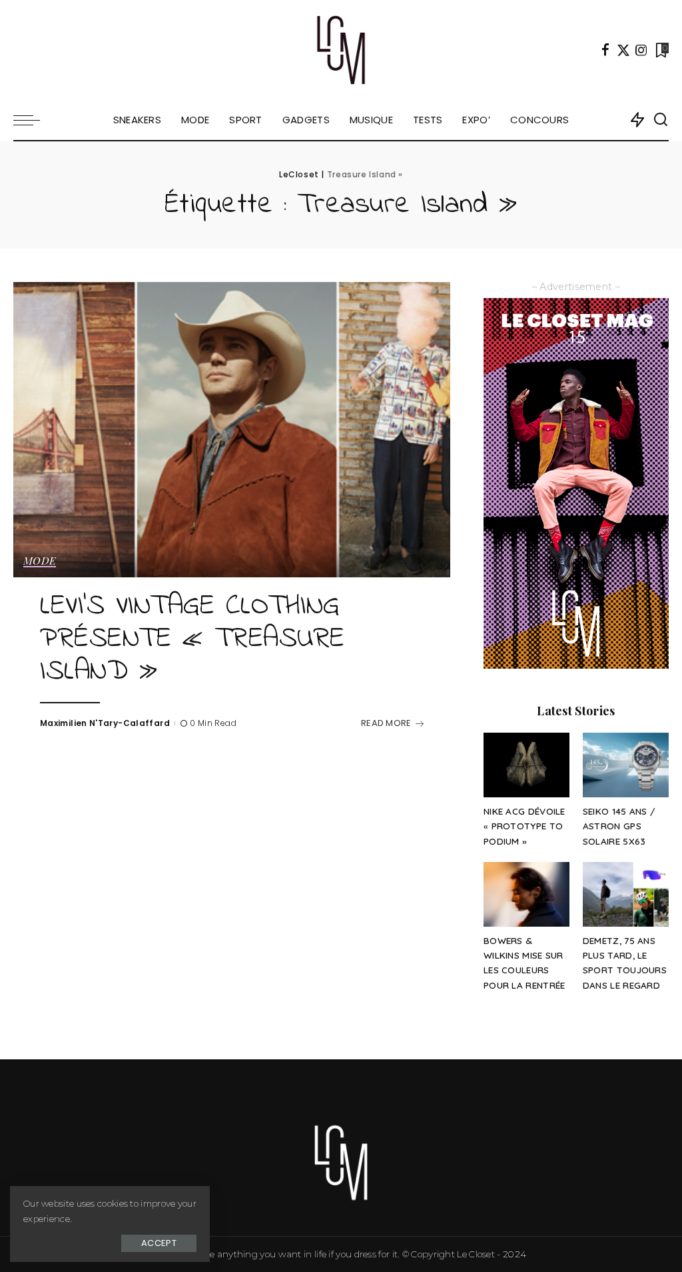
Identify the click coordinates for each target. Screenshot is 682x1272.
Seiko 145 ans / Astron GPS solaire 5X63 (619, 826)
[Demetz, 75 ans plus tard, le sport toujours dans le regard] (626, 894)
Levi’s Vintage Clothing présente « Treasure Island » (192, 639)
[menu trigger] (33, 120)
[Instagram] (641, 50)
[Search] (661, 120)
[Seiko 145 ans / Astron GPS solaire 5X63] (626, 765)
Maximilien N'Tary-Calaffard (105, 723)
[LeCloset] (341, 50)
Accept (158, 1243)
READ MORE (386, 723)
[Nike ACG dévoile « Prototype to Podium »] (526, 765)
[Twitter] (623, 50)
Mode (39, 561)
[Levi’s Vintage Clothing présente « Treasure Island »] (231, 429)
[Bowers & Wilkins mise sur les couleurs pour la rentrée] (526, 894)
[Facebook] (605, 50)
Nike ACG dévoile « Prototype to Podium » (524, 826)
